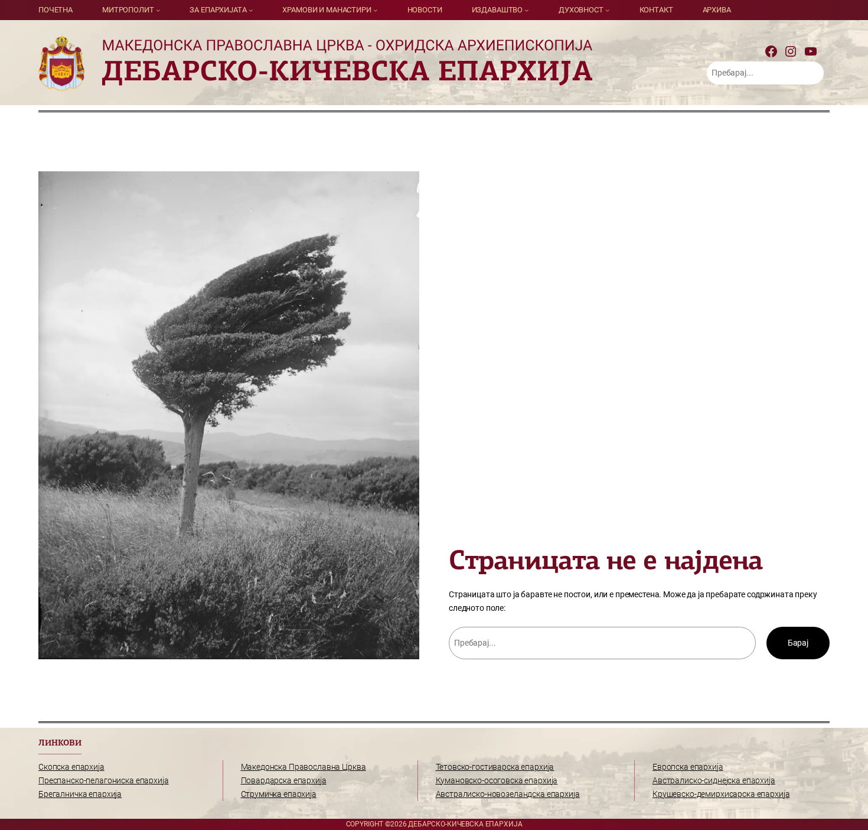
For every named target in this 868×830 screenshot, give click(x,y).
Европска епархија (687, 767)
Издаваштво (497, 9)
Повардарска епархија (284, 781)
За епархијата (218, 9)
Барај (798, 643)
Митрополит (128, 9)
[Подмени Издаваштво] (526, 10)
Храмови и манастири (326, 9)
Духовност (581, 9)
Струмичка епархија (278, 794)
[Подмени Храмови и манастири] (375, 10)
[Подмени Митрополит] (158, 10)
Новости (424, 9)
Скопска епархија (71, 767)
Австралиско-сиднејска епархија (713, 781)
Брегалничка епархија (80, 794)
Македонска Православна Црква (303, 767)
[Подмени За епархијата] (251, 10)
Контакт (656, 9)
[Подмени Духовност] (607, 10)
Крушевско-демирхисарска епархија (720, 794)
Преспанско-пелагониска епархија (103, 781)
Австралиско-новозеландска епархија (508, 794)
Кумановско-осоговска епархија (497, 781)
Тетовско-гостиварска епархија (495, 767)
